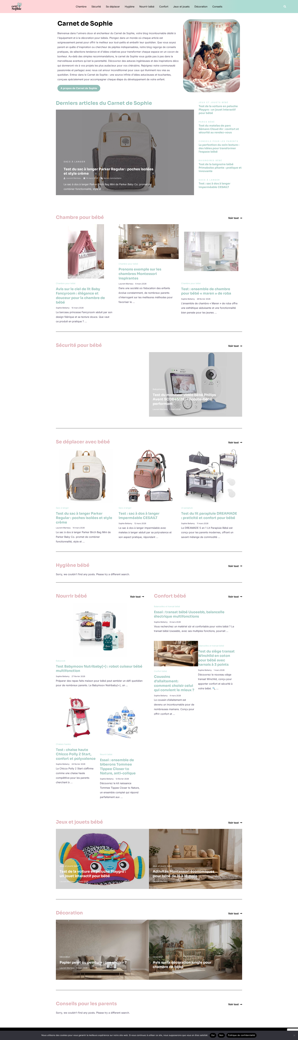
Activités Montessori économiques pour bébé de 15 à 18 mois (183, 873)
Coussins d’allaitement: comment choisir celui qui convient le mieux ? (174, 683)
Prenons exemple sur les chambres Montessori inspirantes (140, 273)
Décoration (200, 6)
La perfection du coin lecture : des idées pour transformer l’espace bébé (219, 148)
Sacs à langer (74, 161)
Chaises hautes (63, 744)
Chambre (81, 6)
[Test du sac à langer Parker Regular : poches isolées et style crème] (86, 475)
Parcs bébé (65, 389)
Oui (213, 1035)
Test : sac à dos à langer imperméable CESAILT (214, 185)
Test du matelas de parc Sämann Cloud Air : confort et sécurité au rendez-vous (219, 129)
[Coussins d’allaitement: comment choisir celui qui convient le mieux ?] (176, 653)
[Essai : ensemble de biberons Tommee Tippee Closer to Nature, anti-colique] (122, 722)
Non (221, 1035)
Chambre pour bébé (65, 283)
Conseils (217, 6)
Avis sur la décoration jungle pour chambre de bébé (182, 964)
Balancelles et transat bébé (167, 606)
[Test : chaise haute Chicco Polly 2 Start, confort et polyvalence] (78, 716)
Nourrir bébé (146, 6)
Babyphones (159, 389)
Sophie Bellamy (63, 308)
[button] (285, 7)
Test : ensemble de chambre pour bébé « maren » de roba (206, 291)
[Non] (294, 1035)
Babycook (60, 660)
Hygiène (129, 6)
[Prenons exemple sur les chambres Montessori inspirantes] (149, 241)
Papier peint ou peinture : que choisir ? (93, 962)
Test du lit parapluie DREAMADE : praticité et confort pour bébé (209, 515)
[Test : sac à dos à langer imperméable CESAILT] (149, 475)
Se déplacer (113, 6)
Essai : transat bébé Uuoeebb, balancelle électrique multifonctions (189, 614)
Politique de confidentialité (241, 1035)
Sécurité (96, 6)
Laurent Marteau (73, 178)
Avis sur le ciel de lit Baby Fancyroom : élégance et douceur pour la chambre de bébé (80, 295)
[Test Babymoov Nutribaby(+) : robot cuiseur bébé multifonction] (100, 629)
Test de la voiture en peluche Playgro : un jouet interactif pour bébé (218, 110)
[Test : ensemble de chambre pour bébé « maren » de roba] (211, 251)
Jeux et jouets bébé (69, 866)
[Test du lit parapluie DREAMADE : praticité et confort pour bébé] (211, 475)
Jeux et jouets (181, 6)
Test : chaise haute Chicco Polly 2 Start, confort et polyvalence (76, 754)
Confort (163, 6)
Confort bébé (160, 671)
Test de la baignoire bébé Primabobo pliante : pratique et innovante (220, 168)
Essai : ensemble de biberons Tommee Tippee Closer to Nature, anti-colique (118, 766)
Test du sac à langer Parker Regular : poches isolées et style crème (84, 517)
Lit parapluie (187, 508)
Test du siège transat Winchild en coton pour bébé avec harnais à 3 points (216, 658)
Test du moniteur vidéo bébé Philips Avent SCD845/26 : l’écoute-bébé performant (184, 399)
